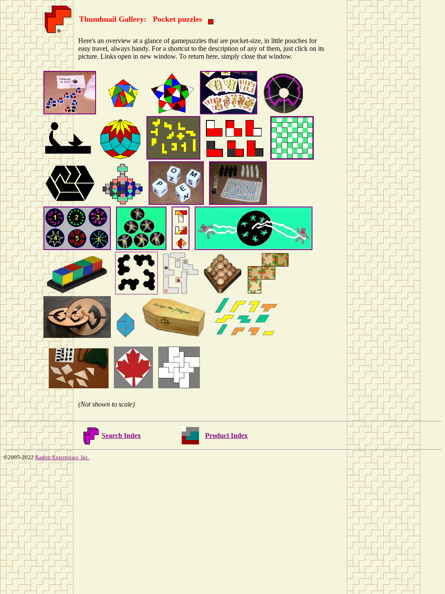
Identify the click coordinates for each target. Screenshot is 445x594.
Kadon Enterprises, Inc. (62, 457)
